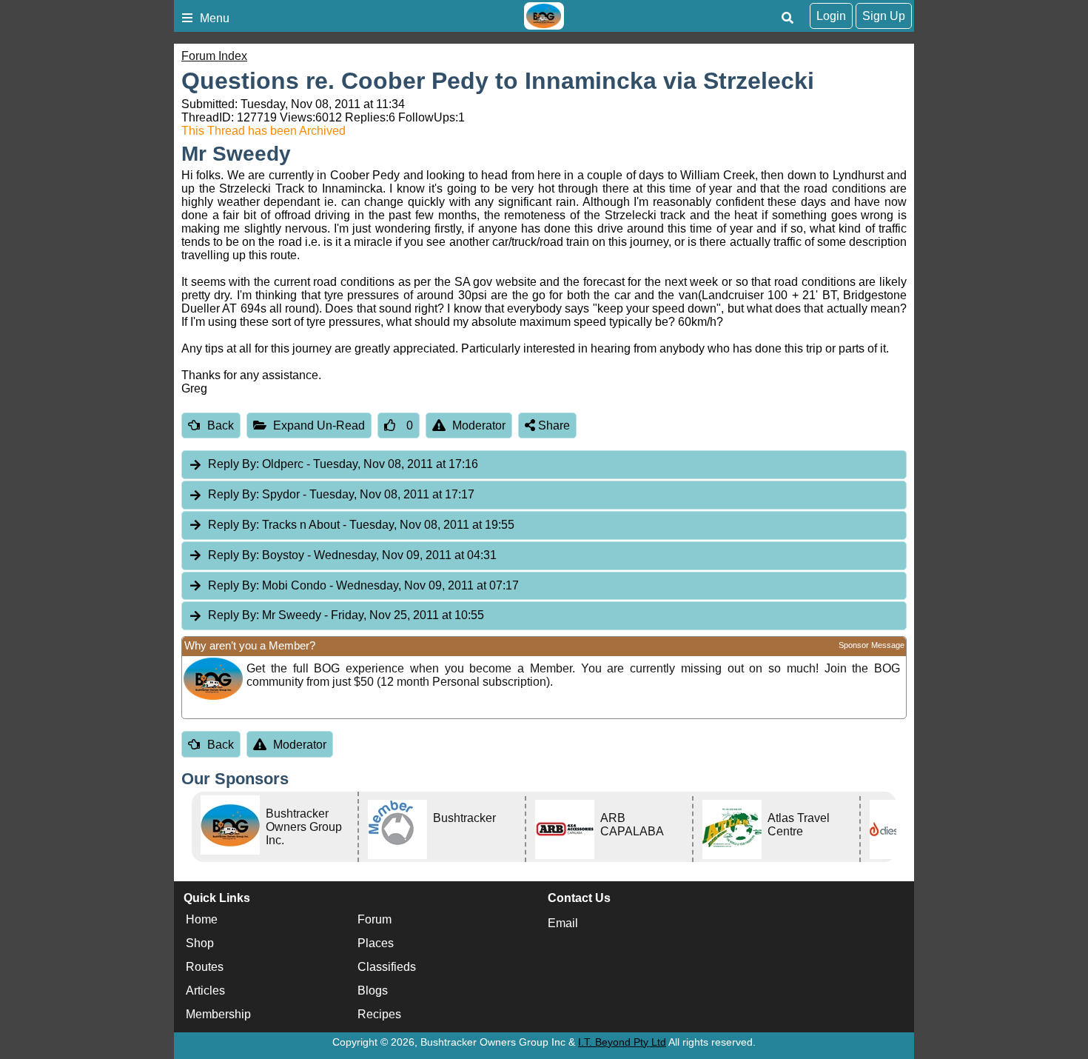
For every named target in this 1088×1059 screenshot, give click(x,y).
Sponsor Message (871, 645)
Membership (218, 1014)
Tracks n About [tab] (361, 524)
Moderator (479, 425)
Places (375, 943)
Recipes (379, 1014)
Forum (374, 919)
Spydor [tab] (341, 494)
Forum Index (214, 56)
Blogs (372, 990)
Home (202, 919)
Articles (205, 990)
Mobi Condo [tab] (363, 585)
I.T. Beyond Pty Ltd (622, 1042)
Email (563, 923)
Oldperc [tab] (343, 464)
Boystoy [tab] (352, 555)
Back (220, 425)
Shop (200, 943)
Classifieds (386, 967)
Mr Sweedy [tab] (346, 615)
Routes (205, 967)
